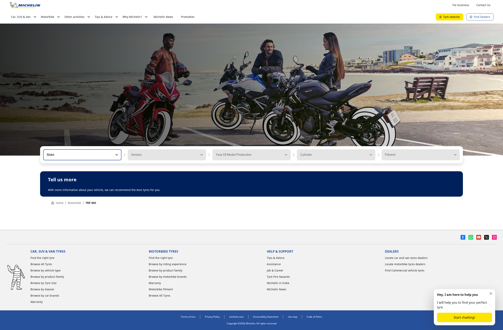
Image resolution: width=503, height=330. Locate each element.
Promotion (188, 17)
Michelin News (163, 17)
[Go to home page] (25, 5)
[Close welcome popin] (491, 293)
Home (59, 203)
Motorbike (74, 203)
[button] (116, 155)
